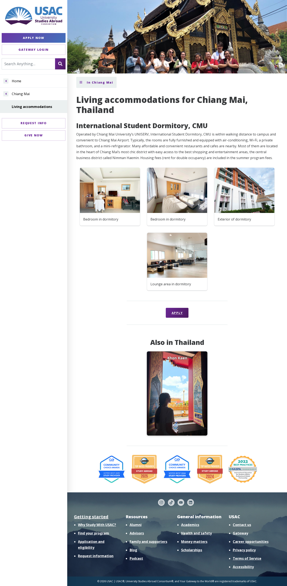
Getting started (91, 517)
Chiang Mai (21, 94)
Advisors (137, 533)
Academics (190, 524)
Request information (95, 556)
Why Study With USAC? (97, 524)
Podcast (136, 558)
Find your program (93, 533)
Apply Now (33, 38)
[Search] (60, 63)
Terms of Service (247, 558)
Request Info (33, 123)
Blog (133, 550)
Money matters (194, 541)
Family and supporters (148, 541)
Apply (177, 313)
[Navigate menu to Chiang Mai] (6, 94)
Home (16, 81)
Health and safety (196, 533)
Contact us (242, 524)
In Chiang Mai (99, 82)
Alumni (136, 524)
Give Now (33, 135)
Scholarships (191, 550)
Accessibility (243, 567)
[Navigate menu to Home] (6, 81)
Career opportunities (251, 541)
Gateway (240, 533)
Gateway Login (33, 50)
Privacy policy (244, 550)
